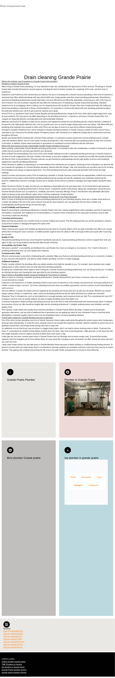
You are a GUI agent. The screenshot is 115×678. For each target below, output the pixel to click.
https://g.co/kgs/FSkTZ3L (13, 645)
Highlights (78, 485)
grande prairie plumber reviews (14, 672)
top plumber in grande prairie (13, 667)
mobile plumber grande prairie (14, 662)
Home (73, 477)
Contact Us (93, 485)
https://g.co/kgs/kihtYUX (12, 636)
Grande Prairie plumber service (14, 670)
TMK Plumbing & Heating (12, 664)
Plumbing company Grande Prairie (15, 84)
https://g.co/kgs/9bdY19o (13, 631)
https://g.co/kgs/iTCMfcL (12, 639)
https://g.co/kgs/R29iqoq (12, 647)
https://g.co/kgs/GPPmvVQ (13, 642)
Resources (86, 477)
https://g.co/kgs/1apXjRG (13, 634)
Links (99, 477)
